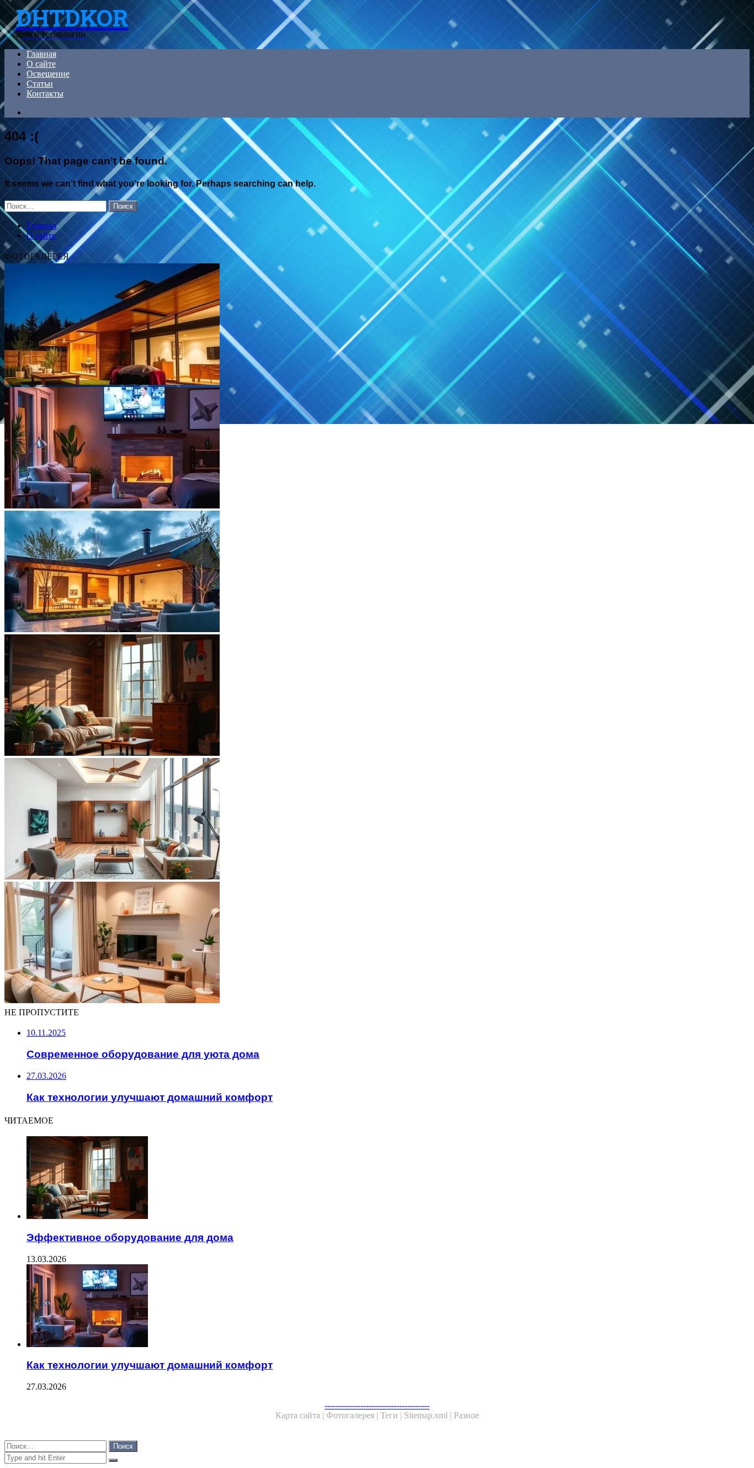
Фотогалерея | (353, 1415)
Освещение (48, 73)
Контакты (44, 93)
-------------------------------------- (377, 1405)
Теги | (392, 1415)
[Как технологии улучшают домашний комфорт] (335, 449)
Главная (41, 54)
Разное (466, 1415)
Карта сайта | (300, 1415)
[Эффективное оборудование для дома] (335, 696)
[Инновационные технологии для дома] (335, 325)
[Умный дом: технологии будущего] (335, 572)
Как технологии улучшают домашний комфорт (149, 1365)
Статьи (39, 83)
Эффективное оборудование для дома (129, 1237)
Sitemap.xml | (429, 1415)
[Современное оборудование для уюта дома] (335, 943)
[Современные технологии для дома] (335, 820)
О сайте (41, 63)
